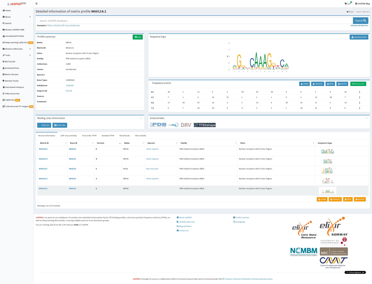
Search (359, 20)
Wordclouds (124, 135)
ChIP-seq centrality (68, 135)
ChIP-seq (64, 25)
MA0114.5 (43, 149)
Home (351, 12)
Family (184, 143)
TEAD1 (49, 25)
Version (100, 143)
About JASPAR (185, 217)
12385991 (70, 85)
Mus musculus (152, 168)
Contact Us (184, 230)
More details (140, 135)
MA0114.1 (43, 188)
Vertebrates (74, 25)
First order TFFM (89, 135)
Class (242, 143)
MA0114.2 (43, 178)
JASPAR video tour (186, 222)
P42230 (56, 25)
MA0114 (72, 149)
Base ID (73, 143)
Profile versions (242, 217)
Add (139, 37)
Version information (46, 135)
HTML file (45, 125)
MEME (331, 84)
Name (127, 143)
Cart (349, 3)
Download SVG (360, 37)
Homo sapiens (152, 149)
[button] (36, 3)
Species (151, 143)
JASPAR (305, 84)
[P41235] (159, 124)
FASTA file (60, 125)
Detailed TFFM (108, 135)
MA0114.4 (43, 158)
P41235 (69, 90)
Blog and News (185, 226)
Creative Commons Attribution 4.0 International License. (248, 279)
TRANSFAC (318, 84)
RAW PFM (343, 84)
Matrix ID (44, 143)
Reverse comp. (359, 84)
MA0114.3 (43, 168)
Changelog (240, 222)
